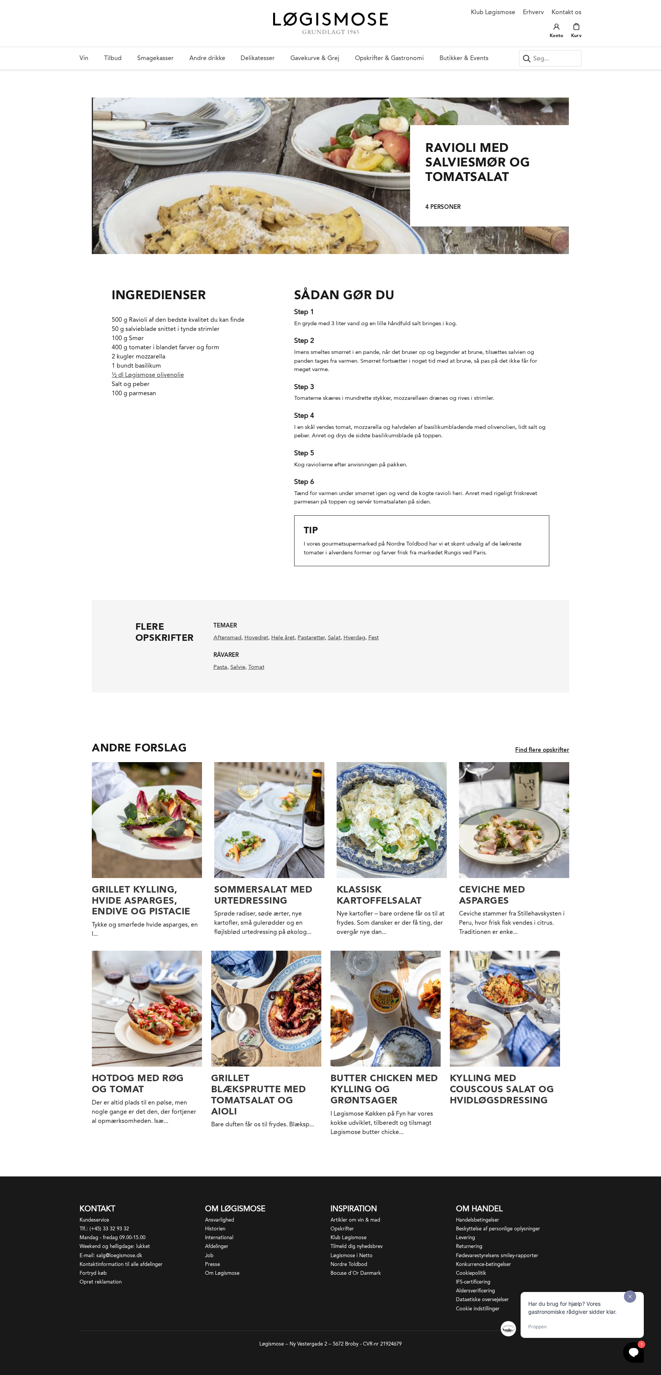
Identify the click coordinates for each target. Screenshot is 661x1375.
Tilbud (113, 58)
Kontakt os (566, 12)
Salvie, (238, 666)
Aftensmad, (228, 637)
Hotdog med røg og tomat (138, 1083)
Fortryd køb (93, 1273)
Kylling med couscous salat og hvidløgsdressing (502, 1089)
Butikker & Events (464, 58)
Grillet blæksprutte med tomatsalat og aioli (258, 1094)
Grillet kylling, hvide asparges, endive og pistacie (141, 900)
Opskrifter (342, 1229)
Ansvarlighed (219, 1220)
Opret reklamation (101, 1282)
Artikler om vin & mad (355, 1220)
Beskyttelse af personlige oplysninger (498, 1229)
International (219, 1237)
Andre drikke (207, 58)
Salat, (335, 637)
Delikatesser (258, 58)
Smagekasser (155, 58)
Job (209, 1255)
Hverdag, (355, 637)
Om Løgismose (222, 1273)
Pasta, (221, 666)
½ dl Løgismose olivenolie (148, 374)
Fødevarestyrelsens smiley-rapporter (497, 1255)
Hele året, (283, 637)
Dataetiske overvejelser (482, 1299)
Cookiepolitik (471, 1273)
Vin (84, 58)
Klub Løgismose (493, 12)
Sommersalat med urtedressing (263, 895)
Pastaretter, (312, 637)
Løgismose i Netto (351, 1255)
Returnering (469, 1246)
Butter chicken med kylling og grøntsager (384, 1089)
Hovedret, (257, 637)
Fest (373, 637)
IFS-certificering (473, 1282)
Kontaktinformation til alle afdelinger (121, 1264)
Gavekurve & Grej (314, 58)
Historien (215, 1229)
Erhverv (533, 12)
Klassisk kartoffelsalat (379, 895)
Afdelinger (216, 1246)
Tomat (256, 666)
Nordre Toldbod (348, 1264)
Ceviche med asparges (492, 895)
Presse (212, 1264)
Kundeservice (94, 1220)
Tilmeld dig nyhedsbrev (356, 1246)
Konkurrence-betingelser (483, 1264)
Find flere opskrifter (542, 749)
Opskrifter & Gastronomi (389, 58)
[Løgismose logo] (330, 23)
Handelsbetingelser (477, 1220)
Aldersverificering (475, 1291)
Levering (465, 1237)
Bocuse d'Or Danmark (355, 1273)
